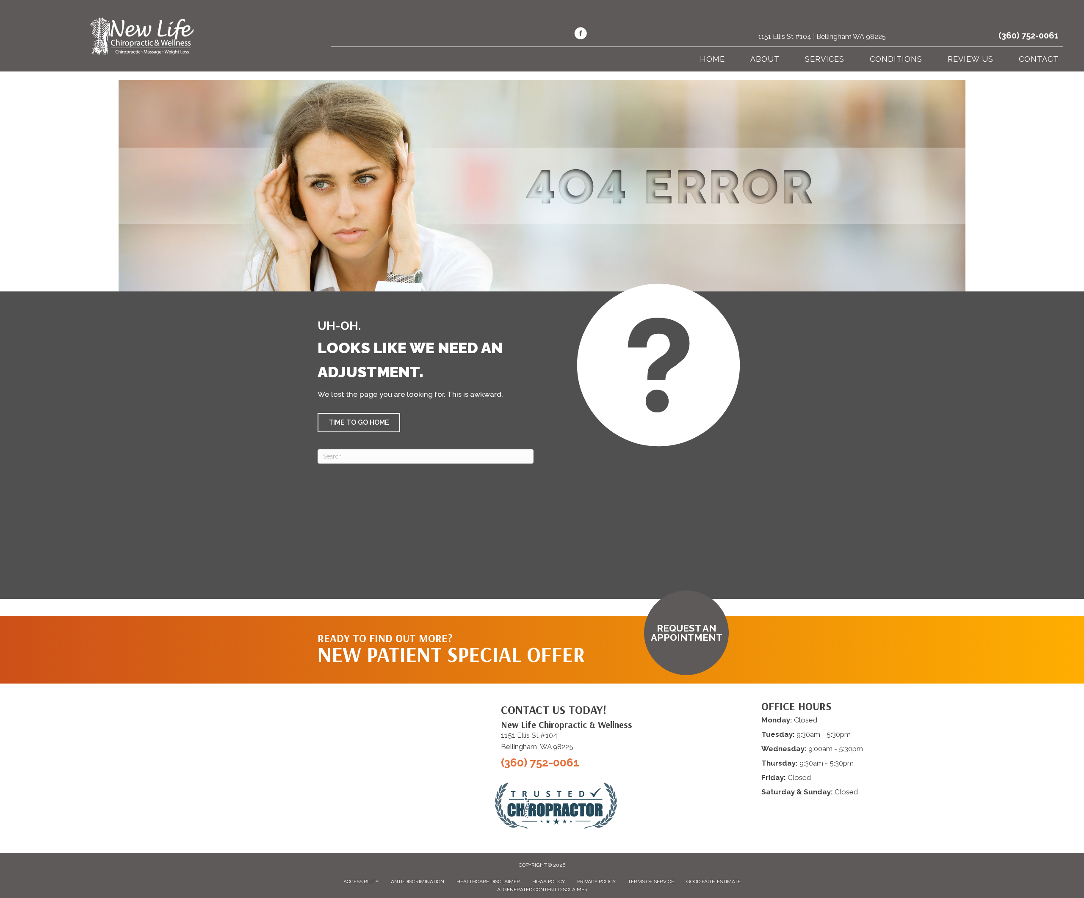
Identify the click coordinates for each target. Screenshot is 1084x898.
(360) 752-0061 (1028, 35)
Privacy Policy (596, 881)
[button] (359, 422)
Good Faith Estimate (713, 881)
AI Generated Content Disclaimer (542, 890)
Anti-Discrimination (417, 881)
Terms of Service (651, 881)
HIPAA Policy (548, 881)
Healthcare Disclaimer (488, 881)
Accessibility (361, 881)
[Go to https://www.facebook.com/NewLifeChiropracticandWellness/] (580, 34)
